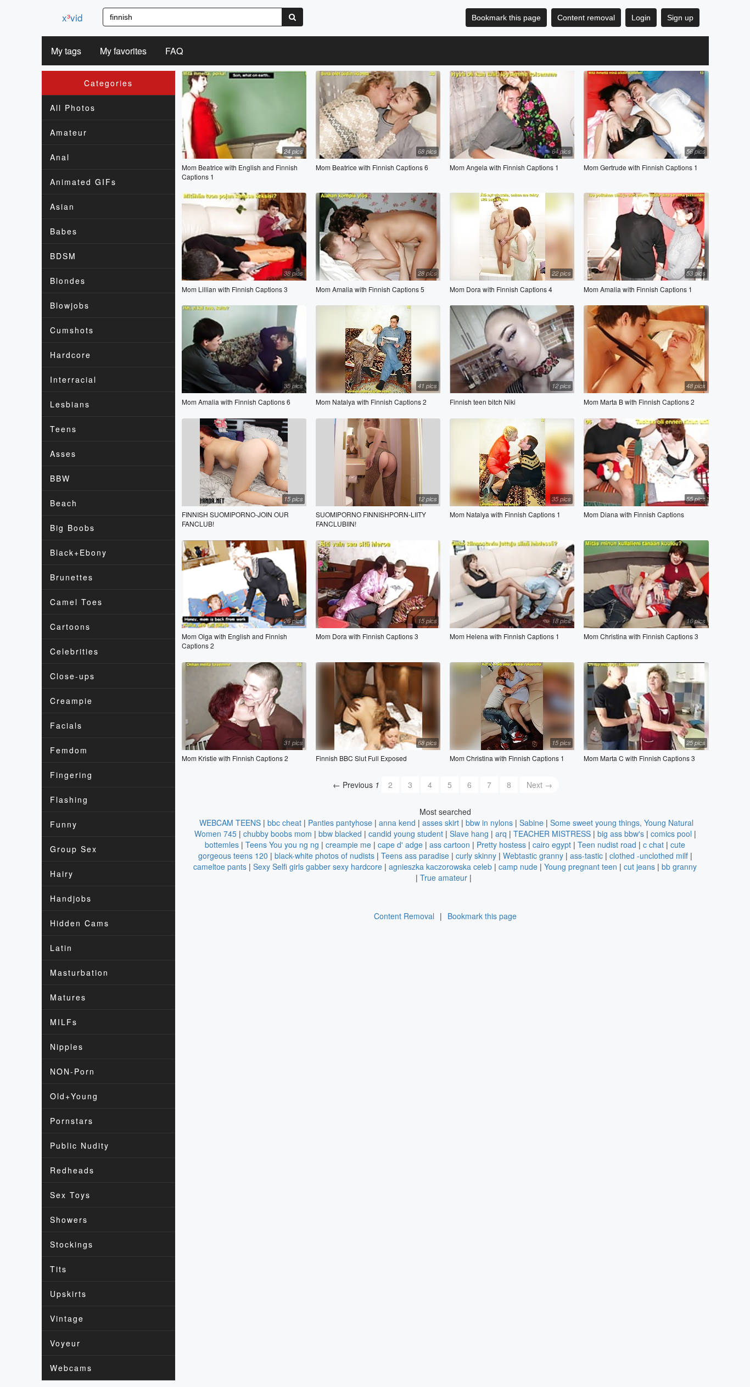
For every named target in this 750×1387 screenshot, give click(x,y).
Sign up (680, 17)
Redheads (72, 1170)
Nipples (66, 1046)
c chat (653, 844)
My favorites (123, 50)
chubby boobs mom (277, 833)
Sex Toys (70, 1194)
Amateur (68, 132)
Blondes (68, 280)
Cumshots (72, 330)
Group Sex (73, 848)
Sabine (531, 822)
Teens (63, 428)
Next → (539, 784)
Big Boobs (72, 527)
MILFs (63, 1021)
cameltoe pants (220, 866)
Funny (63, 824)
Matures (68, 997)
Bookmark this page (506, 17)
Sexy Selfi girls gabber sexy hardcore (317, 866)
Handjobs (71, 898)
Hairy (62, 873)
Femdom (69, 750)
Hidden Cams (79, 923)
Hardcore (70, 354)
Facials (66, 725)
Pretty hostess (501, 844)
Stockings (71, 1244)
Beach (63, 502)
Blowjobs (69, 305)
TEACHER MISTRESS (552, 833)
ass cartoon (449, 844)
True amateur (443, 877)
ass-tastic (586, 855)
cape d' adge (400, 844)
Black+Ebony (78, 552)
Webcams (71, 1367)
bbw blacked (340, 833)
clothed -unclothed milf (648, 855)
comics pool (671, 833)
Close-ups (72, 675)
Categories (108, 82)
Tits (58, 1268)
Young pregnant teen (580, 866)
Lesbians (70, 404)
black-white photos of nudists (324, 855)
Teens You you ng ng (282, 844)
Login (641, 17)
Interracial (73, 379)
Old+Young (74, 1095)
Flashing (69, 799)
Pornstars (71, 1120)
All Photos (73, 107)
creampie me (348, 844)
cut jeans (639, 866)
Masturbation (79, 972)
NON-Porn (72, 1071)
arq (501, 833)
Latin (61, 947)
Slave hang (469, 833)
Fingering (71, 774)
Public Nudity (79, 1145)
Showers (69, 1219)
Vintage (67, 1318)
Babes (63, 231)
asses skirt (440, 822)
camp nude (518, 866)
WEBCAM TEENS (230, 822)
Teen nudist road (607, 844)
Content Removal (404, 915)
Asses (63, 453)
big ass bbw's (620, 833)
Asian (62, 206)
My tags (66, 50)
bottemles (222, 844)
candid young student (405, 833)
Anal (60, 157)
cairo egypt (552, 844)
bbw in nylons (489, 822)
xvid (72, 17)
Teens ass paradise (415, 855)
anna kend (397, 822)
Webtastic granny (533, 855)
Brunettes (71, 577)
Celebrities (74, 651)
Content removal (586, 17)
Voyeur (65, 1343)
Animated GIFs (83, 181)
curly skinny (476, 855)
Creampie (71, 700)
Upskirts (68, 1293)
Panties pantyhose (340, 822)
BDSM (63, 255)
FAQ (174, 50)
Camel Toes (76, 601)
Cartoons (70, 626)
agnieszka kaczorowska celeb (440, 866)
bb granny (679, 866)
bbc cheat (284, 822)
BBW (60, 478)
